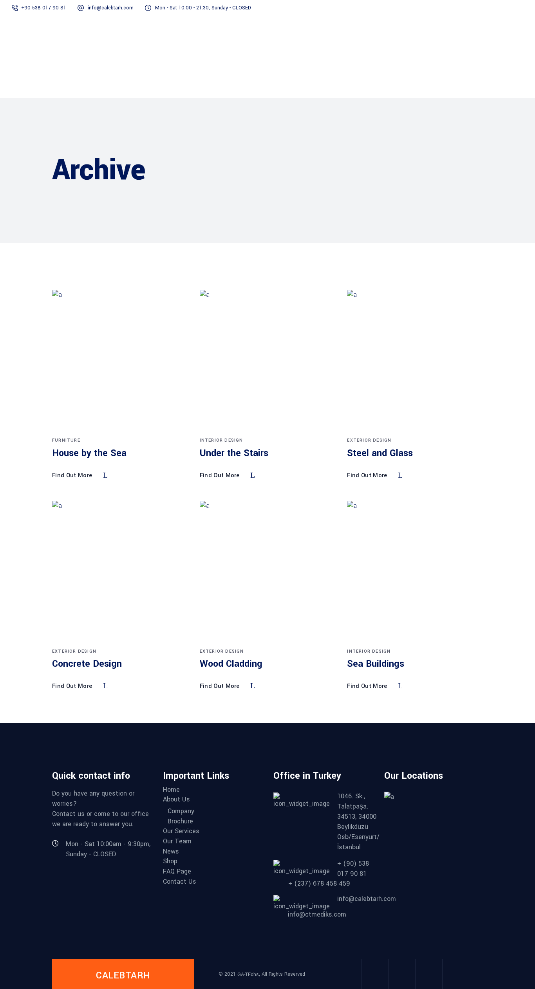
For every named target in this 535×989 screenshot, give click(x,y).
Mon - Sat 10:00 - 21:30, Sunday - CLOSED (203, 7)
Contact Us (179, 882)
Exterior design (369, 440)
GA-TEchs (248, 974)
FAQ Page (177, 871)
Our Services (181, 831)
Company (181, 811)
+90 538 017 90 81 (43, 7)
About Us (176, 799)
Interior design (221, 440)
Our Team (177, 841)
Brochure (180, 821)
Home (171, 790)
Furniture (66, 440)
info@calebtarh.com (111, 7)
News (171, 851)
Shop (170, 861)
